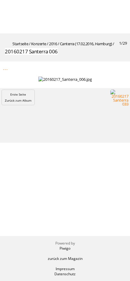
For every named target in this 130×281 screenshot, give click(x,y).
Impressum (65, 268)
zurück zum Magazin (65, 258)
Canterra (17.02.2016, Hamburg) (86, 43)
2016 (53, 43)
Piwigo (65, 248)
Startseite (20, 43)
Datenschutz (65, 273)
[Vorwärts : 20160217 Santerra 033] (121, 68)
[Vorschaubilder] (96, 68)
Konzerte (38, 43)
